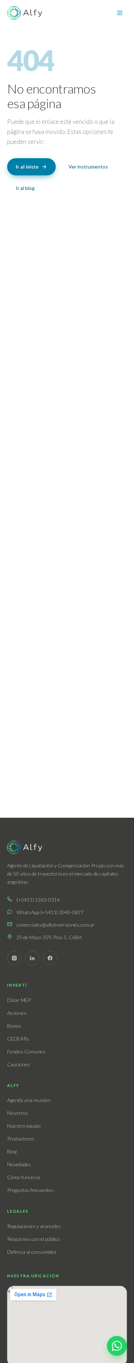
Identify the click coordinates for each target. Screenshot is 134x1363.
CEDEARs (18, 1039)
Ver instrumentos (88, 167)
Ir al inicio (27, 167)
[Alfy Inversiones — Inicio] (24, 12)
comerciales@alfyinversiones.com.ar (55, 925)
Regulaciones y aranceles (34, 1226)
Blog (11, 1151)
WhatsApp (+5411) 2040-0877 (50, 912)
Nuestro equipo (24, 1126)
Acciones (16, 1013)
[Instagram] (14, 958)
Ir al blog (25, 188)
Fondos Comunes (26, 1051)
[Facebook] (50, 958)
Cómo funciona (23, 1177)
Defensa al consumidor (32, 1252)
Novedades (19, 1164)
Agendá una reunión (28, 1100)
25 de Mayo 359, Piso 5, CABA (49, 937)
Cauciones (18, 1064)
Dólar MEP (19, 1000)
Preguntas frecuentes (30, 1190)
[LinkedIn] (32, 958)
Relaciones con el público (33, 1239)
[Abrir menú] (120, 13)
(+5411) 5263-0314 (38, 900)
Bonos (14, 1026)
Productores (20, 1139)
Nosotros (17, 1113)
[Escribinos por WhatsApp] (117, 1346)
